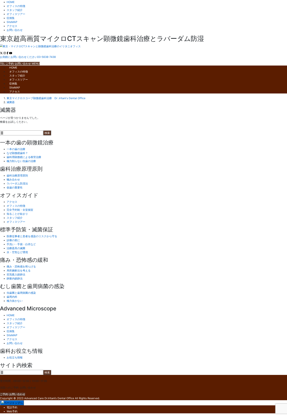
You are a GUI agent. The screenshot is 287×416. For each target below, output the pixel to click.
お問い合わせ (15, 30)
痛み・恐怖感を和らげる (21, 266)
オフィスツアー (16, 14)
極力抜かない (15, 300)
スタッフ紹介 (15, 10)
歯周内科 (12, 296)
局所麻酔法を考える (19, 270)
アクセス (12, 26)
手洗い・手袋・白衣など (21, 244)
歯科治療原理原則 (17, 175)
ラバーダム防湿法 (17, 183)
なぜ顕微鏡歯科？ (17, 153)
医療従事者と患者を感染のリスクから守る (32, 236)
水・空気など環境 (17, 252)
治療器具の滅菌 (16, 248)
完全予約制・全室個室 (20, 209)
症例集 (11, 18)
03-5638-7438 (9, 377)
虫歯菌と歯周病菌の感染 (21, 292)
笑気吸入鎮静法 (16, 274)
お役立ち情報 (15, 357)
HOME (11, 2)
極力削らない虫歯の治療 (21, 161)
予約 (12, 407)
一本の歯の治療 (16, 149)
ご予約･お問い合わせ (12, 394)
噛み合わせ (13, 179)
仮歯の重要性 (15, 187)
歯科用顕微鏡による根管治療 (24, 157)
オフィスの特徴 (16, 6)
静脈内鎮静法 (15, 278)
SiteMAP (12, 22)
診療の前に (13, 240)
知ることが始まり (17, 213)
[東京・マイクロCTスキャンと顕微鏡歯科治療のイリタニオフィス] (40, 46)
